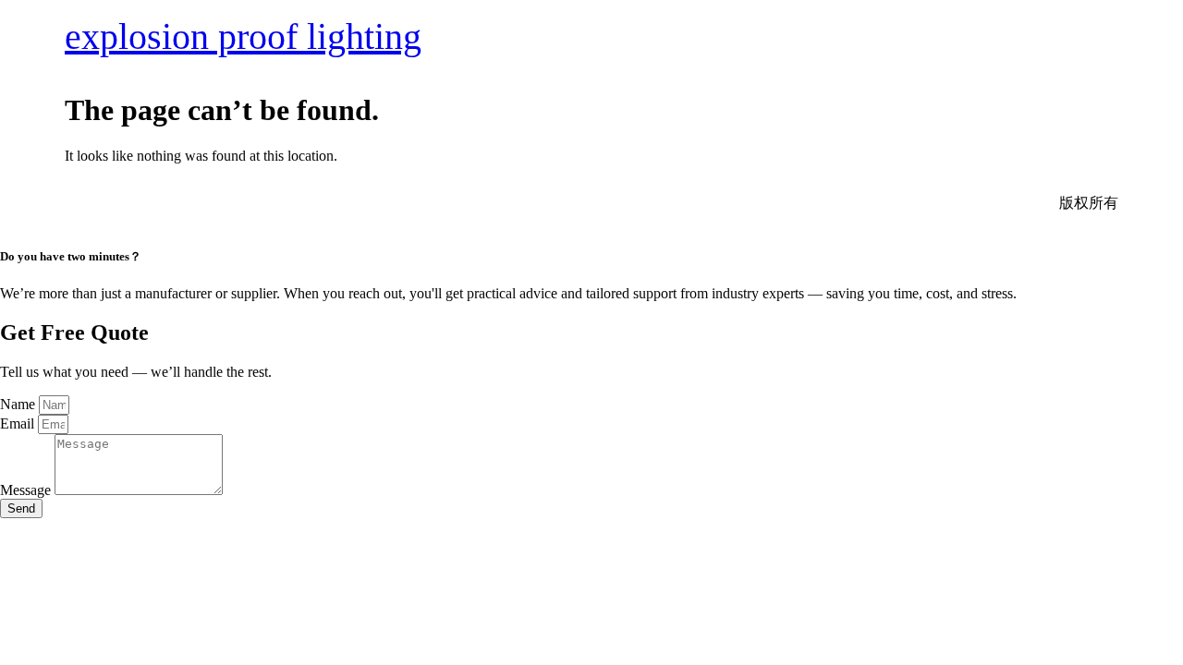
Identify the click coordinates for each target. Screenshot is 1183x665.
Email (19, 423)
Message (27, 490)
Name (19, 404)
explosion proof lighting (243, 36)
